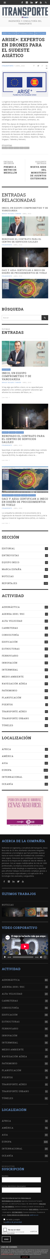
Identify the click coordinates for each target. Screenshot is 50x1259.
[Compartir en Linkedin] (46, 65)
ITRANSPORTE (7, 66)
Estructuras (11, 648)
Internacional (25, 33)
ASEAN (4, 148)
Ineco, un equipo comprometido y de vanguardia (25, 209)
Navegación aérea (14, 683)
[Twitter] (36, 2)
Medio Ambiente (13, 676)
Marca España (11, 569)
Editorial (6, 369)
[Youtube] (40, 2)
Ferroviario (10, 655)
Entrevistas (10, 555)
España (5, 432)
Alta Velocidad (12, 620)
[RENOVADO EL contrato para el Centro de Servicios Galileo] (25, 257)
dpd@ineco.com (34, 1215)
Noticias (40, 33)
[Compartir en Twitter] (38, 65)
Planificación (11, 697)
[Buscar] (5, 2)
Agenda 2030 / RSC (13, 613)
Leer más (5, 397)
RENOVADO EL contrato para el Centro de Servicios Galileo (21, 240)
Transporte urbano (15, 718)
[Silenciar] (41, 957)
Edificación (10, 641)
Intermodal (10, 669)
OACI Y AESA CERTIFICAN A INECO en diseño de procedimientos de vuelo (24, 271)
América (7, 756)
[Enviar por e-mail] (46, 68)
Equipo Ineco (10, 562)
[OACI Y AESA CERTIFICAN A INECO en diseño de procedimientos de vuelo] (25, 288)
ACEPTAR (25, 1257)
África (6, 749)
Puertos (7, 704)
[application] (25, 946)
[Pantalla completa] (45, 957)
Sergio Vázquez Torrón (11, 213)
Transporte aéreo (14, 711)
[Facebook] (22, 2)
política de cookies (7, 1254)
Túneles (7, 725)
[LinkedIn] (31, 2)
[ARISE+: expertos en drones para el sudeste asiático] (25, 83)
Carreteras (10, 627)
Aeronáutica (7, 495)
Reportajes (9, 583)
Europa (12, 432)
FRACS (16, 148)
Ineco (26, 148)
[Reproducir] (5, 957)
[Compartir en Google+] (42, 65)
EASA (11, 148)
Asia (5, 763)
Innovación (8, 33)
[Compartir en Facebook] (34, 65)
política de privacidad (13, 1222)
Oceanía (7, 784)
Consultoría (10, 634)
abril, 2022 (20, 66)
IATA (21, 148)
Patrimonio (9, 690)
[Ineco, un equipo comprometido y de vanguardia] (25, 226)
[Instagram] (27, 2)
